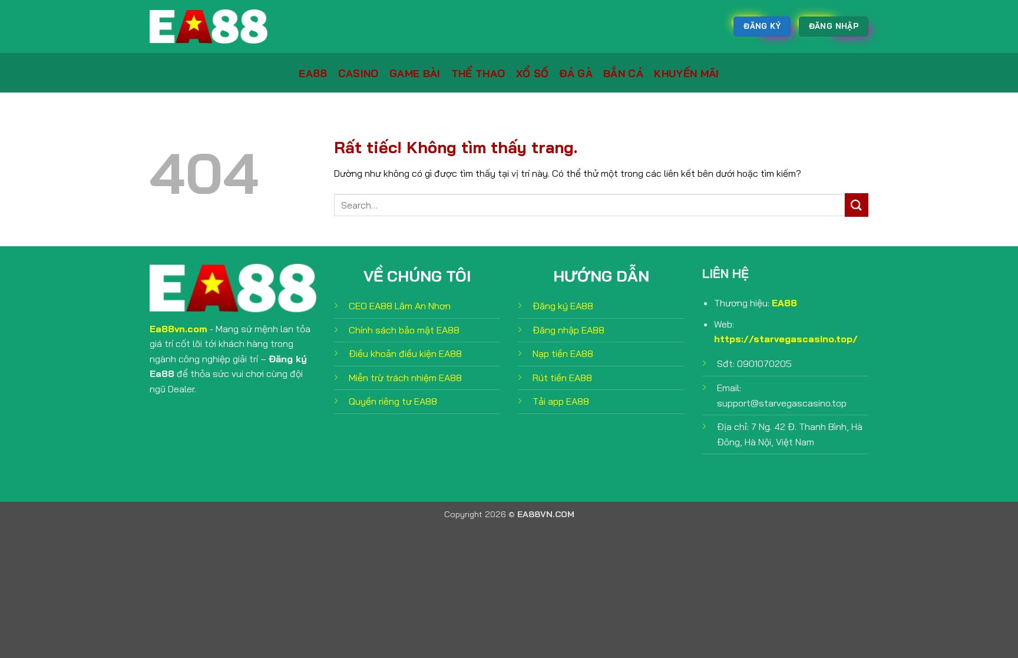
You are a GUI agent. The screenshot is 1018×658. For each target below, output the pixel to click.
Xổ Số (532, 73)
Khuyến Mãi (686, 73)
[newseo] (208, 26)
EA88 (313, 73)
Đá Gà (576, 73)
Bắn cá (623, 73)
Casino (358, 73)
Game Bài (415, 73)
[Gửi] (856, 204)
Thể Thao (478, 73)
